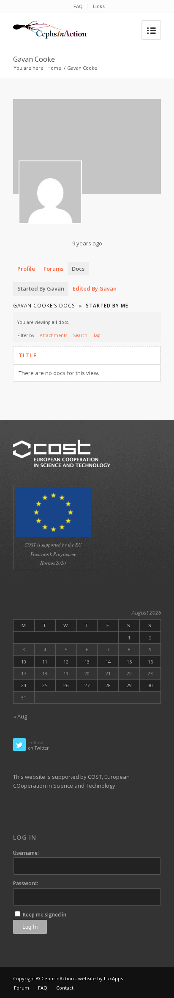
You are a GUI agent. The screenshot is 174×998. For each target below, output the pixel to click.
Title (28, 355)
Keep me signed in (44, 914)
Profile (26, 268)
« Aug (20, 716)
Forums (53, 268)
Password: (25, 883)
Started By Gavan (40, 288)
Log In (30, 927)
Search (80, 335)
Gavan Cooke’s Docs (44, 305)
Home (54, 68)
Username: (26, 853)
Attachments (53, 335)
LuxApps (113, 978)
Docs (78, 268)
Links (99, 6)
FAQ (78, 6)
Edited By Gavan (95, 288)
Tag (96, 335)
